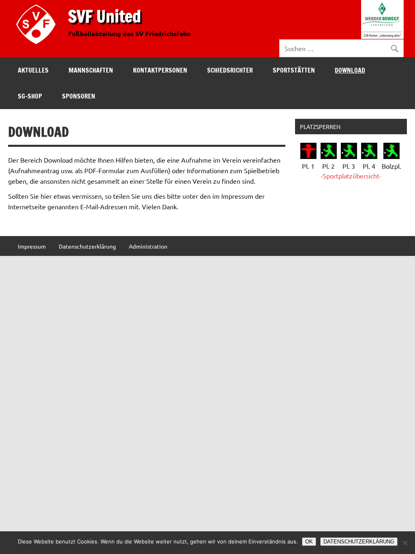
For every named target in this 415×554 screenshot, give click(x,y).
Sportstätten (294, 70)
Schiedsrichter (230, 70)
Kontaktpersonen (160, 70)
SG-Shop (30, 96)
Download (350, 70)
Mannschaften (90, 70)
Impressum (32, 246)
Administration (148, 246)
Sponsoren (78, 96)
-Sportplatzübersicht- (351, 176)
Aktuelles (33, 70)
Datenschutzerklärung (87, 246)
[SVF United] (37, 46)
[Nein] (405, 543)
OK (309, 542)
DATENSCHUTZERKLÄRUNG (358, 542)
